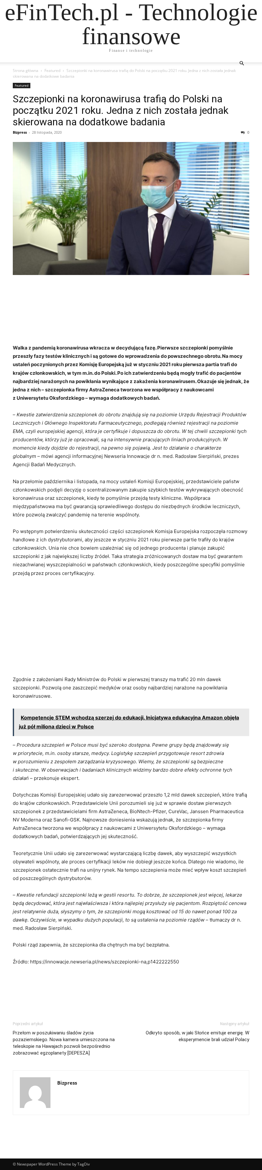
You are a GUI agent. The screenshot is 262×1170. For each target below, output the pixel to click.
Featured (52, 70)
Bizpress (20, 132)
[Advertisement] (131, 313)
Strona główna (25, 70)
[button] (241, 63)
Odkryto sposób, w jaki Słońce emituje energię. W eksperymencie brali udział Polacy (197, 1036)
